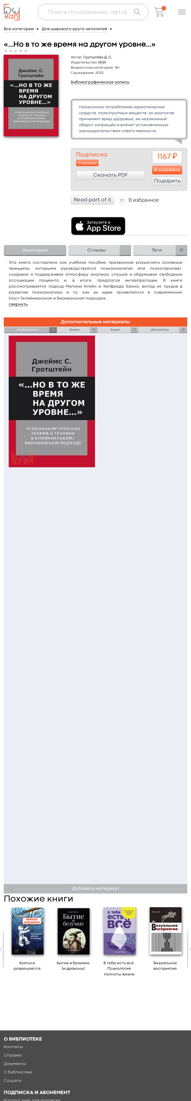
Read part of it (92, 200)
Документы (15, 1064)
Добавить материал (95, 889)
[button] (181, 11)
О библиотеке (18, 1072)
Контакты (13, 1047)
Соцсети (12, 1081)
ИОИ (102, 62)
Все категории (19, 29)
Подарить (167, 181)
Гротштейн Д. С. (97, 57)
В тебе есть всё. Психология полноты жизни (119, 969)
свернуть (18, 304)
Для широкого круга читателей (74, 29)
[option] (27, 940)
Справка (13, 1055)
